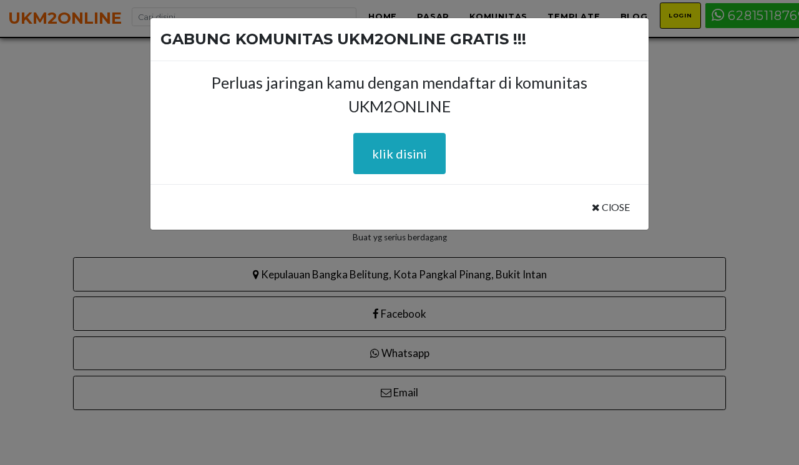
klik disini (399, 153)
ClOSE (615, 207)
